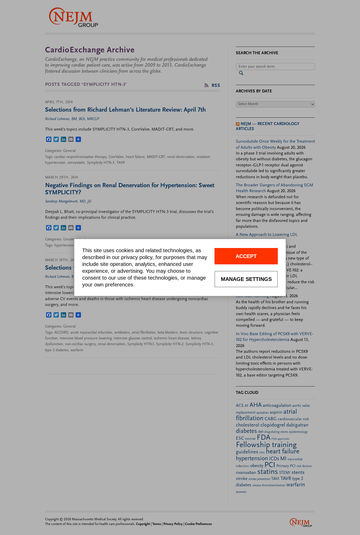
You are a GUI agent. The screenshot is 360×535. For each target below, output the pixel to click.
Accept (246, 256)
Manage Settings (246, 279)
